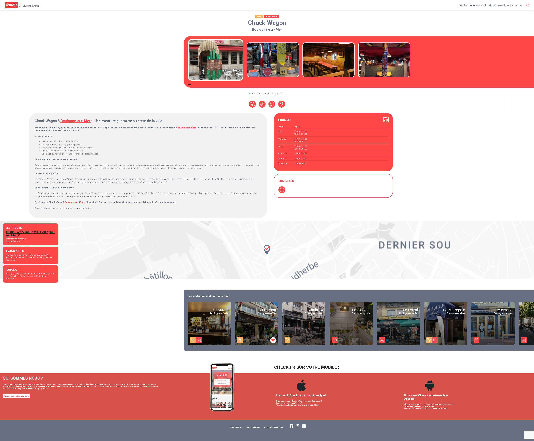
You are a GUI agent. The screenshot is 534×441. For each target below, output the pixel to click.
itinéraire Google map (15, 239)
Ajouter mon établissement (501, 5)
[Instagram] (297, 427)
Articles (463, 5)
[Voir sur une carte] (281, 104)
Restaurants (271, 16)
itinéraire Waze (12, 241)
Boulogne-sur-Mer (267, 29)
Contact (519, 5)
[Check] (11, 8)
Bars (259, 16)
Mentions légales (253, 427)
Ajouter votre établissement (16, 396)
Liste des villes (236, 427)
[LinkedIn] (304, 427)
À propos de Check (478, 5)
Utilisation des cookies (273, 427)
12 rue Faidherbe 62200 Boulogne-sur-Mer (30, 233)
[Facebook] (281, 189)
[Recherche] (527, 5)
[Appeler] (252, 104)
